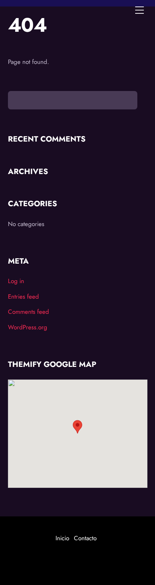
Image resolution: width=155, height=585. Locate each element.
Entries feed (23, 296)
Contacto (85, 538)
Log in (16, 281)
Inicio (62, 538)
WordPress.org (27, 327)
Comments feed (28, 311)
